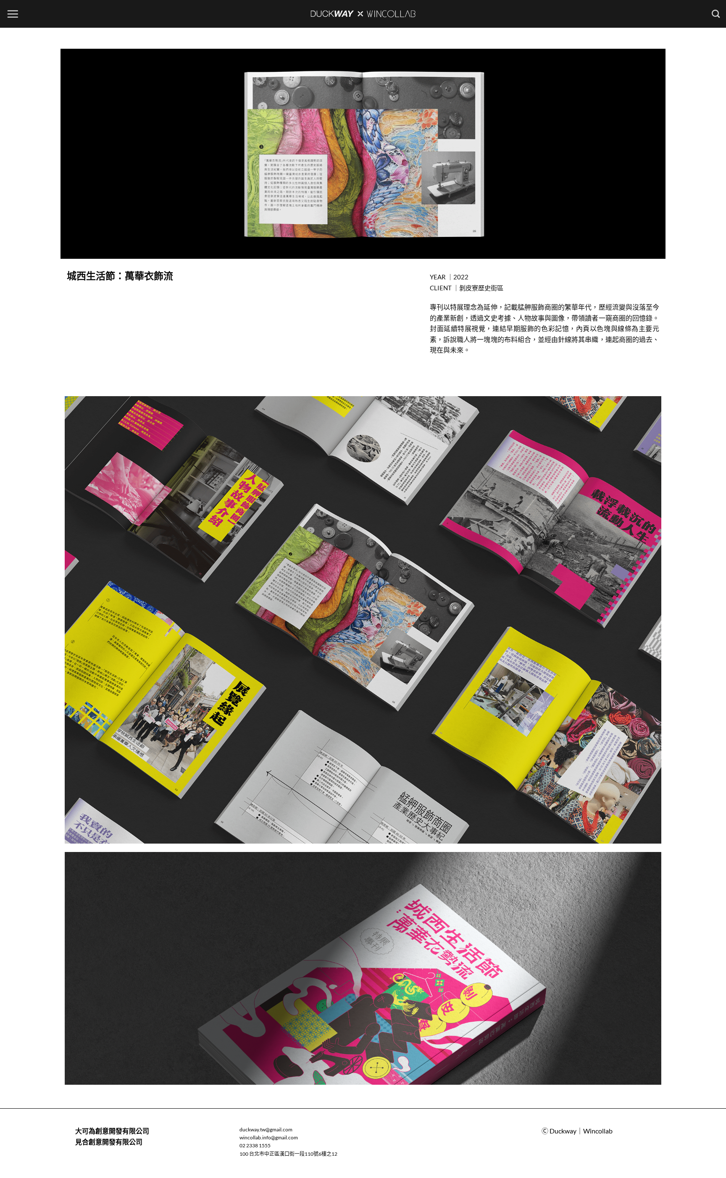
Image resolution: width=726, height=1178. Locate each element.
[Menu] (12, 14)
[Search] (716, 14)
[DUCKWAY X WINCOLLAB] (363, 13)
